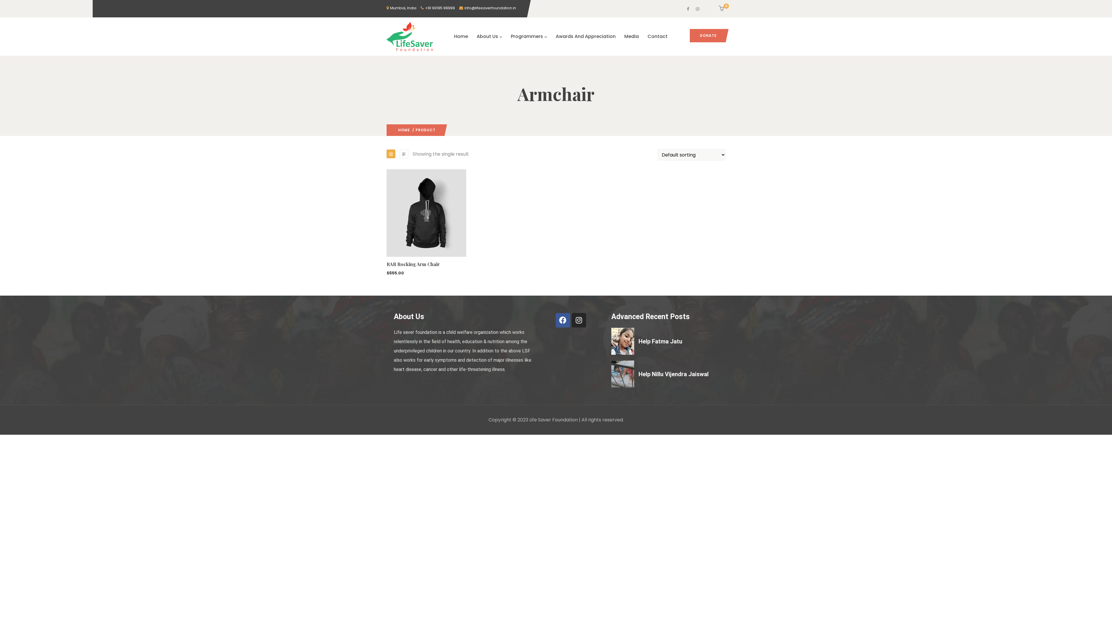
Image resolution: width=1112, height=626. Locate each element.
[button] (722, 9)
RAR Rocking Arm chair (413, 264)
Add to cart (389, 240)
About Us (487, 36)
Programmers (527, 36)
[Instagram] (579, 320)
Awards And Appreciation (586, 36)
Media (631, 36)
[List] (404, 154)
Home (461, 36)
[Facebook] (563, 320)
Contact (657, 36)
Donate (708, 35)
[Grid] (391, 154)
